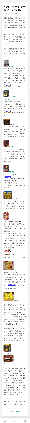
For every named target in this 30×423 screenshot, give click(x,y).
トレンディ (12, 97)
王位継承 (11, 172)
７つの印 (11, 147)
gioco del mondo (15, 411)
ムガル (11, 66)
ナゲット (16, 270)
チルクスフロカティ (10, 99)
